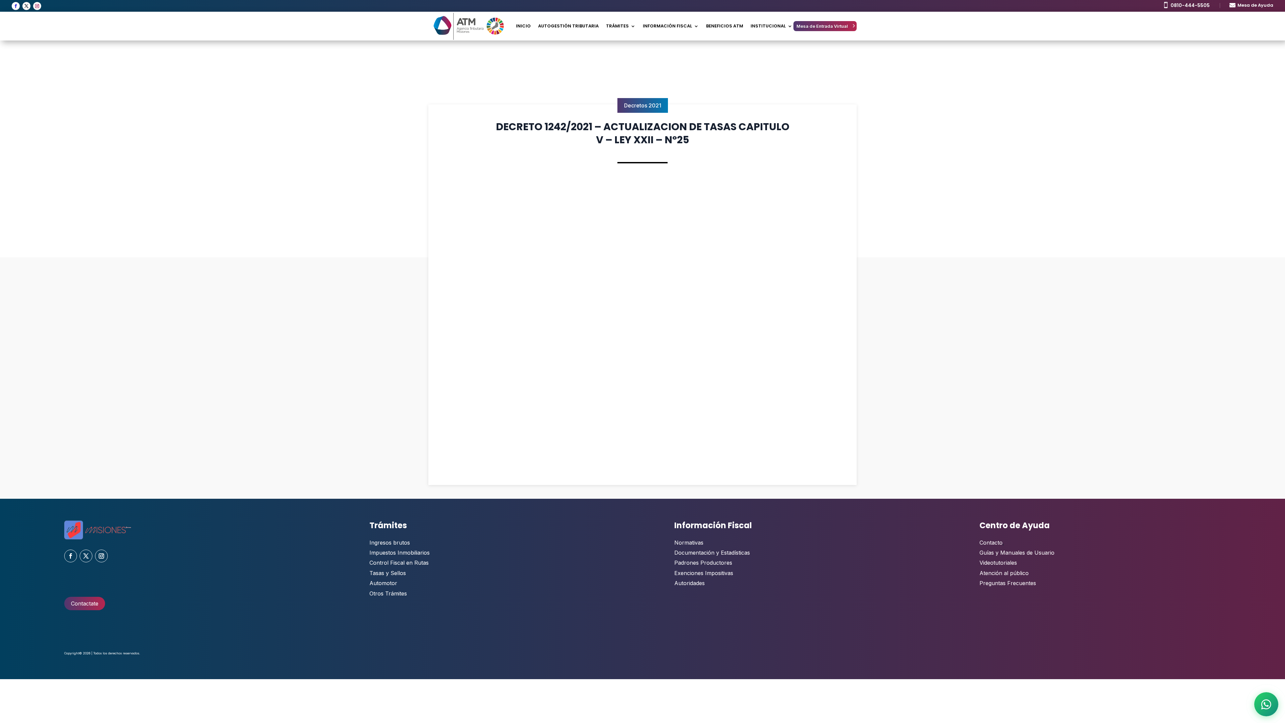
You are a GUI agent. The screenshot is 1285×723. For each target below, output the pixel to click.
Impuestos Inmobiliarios (399, 552)
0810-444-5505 (1190, 5)
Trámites (617, 26)
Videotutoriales (998, 562)
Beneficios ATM (724, 26)
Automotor (383, 583)
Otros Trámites (388, 593)
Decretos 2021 (642, 105)
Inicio (523, 26)
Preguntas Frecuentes (1007, 583)
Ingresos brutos (389, 542)
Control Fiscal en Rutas (399, 562)
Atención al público (1004, 573)
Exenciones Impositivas (703, 573)
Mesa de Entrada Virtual (822, 26)
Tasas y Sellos (387, 573)
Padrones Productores (703, 562)
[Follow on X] (26, 6)
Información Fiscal (667, 26)
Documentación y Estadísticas (712, 552)
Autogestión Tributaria (568, 26)
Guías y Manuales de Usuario (1016, 552)
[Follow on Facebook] (16, 6)
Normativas (688, 542)
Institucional (768, 26)
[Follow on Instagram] (37, 6)
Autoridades (689, 583)
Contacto (991, 542)
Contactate (84, 603)
